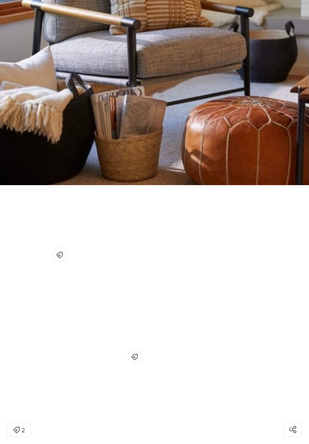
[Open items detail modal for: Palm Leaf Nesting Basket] (60, 255)
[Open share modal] (293, 429)
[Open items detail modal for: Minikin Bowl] (135, 356)
